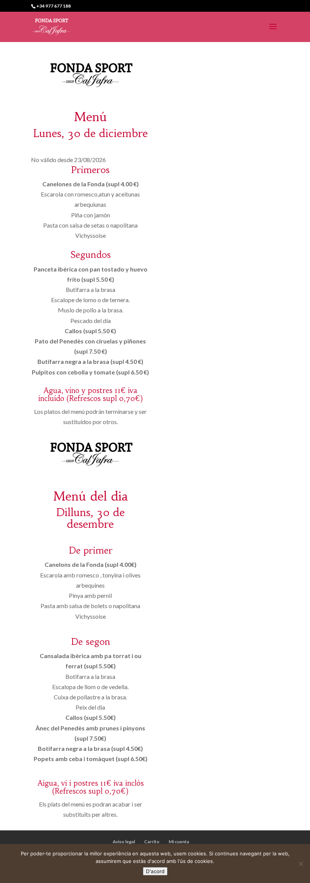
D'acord (155, 871)
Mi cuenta (179, 841)
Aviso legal (124, 841)
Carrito (152, 841)
